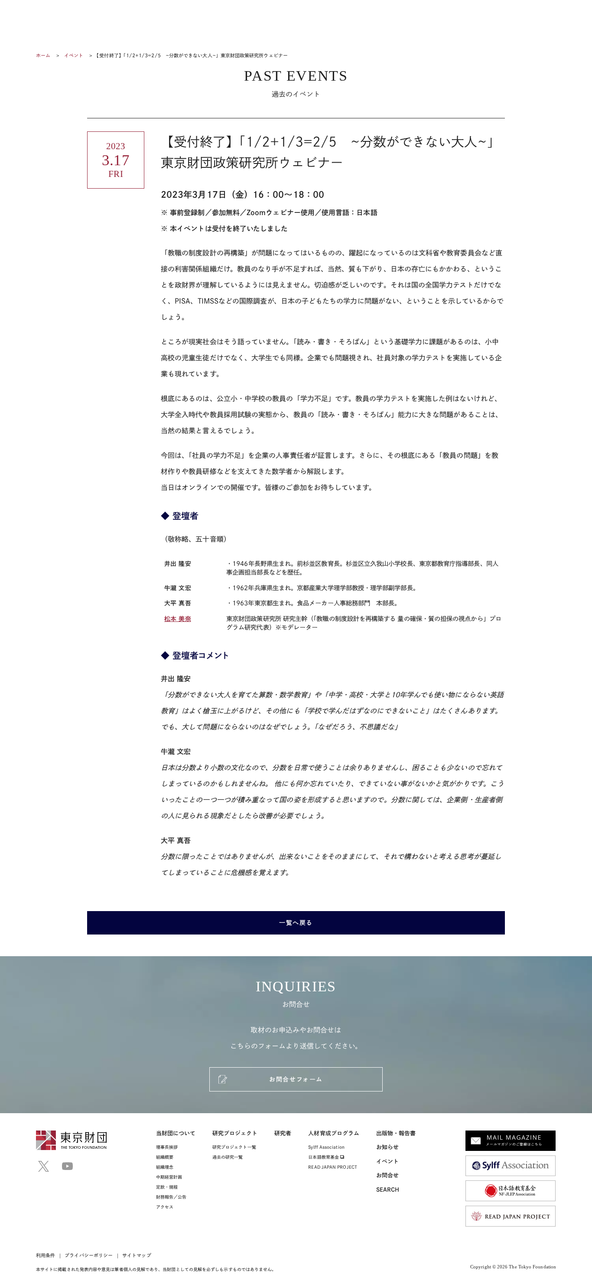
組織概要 (164, 1157)
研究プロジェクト (235, 1133)
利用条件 (45, 1255)
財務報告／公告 (171, 1197)
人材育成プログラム (333, 1133)
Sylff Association (326, 1147)
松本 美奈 (177, 618)
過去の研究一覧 (227, 1157)
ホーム (43, 55)
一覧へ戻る (296, 923)
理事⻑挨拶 (167, 1147)
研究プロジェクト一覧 (234, 1147)
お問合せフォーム (295, 1079)
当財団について (176, 1133)
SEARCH (387, 1190)
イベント (73, 55)
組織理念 (164, 1167)
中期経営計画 (169, 1177)
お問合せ (387, 1175)
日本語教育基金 (324, 1157)
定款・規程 (167, 1187)
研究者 (282, 1133)
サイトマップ (136, 1255)
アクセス (164, 1207)
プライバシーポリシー (89, 1255)
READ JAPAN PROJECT (332, 1167)
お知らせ (387, 1147)
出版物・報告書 (396, 1133)
